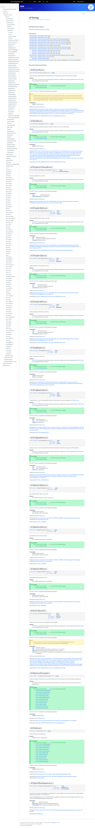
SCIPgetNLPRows (12, 90)
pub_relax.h (8, 241)
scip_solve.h (8, 328)
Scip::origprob (73, 152)
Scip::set (51, 113)
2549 (38, 472)
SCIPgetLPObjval (11, 55)
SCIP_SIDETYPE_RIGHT (35, 476)
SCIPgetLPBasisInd (12, 96)
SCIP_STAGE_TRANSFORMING (43, 690)
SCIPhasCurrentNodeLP (13, 40)
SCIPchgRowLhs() (75, 400)
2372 (38, 242)
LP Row (10, 34)
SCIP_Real (58, 39)
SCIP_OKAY (35, 79)
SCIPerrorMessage (60, 110)
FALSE (36, 109)
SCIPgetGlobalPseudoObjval (14, 61)
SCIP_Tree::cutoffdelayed (62, 151)
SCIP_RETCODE (33, 35)
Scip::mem (43, 109)
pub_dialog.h (9, 193)
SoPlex (34, 1)
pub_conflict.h (9, 185)
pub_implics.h (9, 206)
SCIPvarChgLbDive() (40, 294)
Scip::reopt (63, 153)
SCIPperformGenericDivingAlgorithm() (56, 722)
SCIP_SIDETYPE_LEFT (34, 428)
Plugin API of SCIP (9, 355)
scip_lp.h (8, 291)
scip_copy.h (8, 270)
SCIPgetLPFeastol (12, 73)
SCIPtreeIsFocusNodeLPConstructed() (74, 112)
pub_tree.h (8, 251)
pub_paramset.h (9, 231)
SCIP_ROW (54, 45)
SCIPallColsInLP (11, 92)
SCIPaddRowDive (42, 45)
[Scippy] (91, 7)
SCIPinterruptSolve (11, 146)
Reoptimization (10, 131)
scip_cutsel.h (9, 274)
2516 (38, 424)
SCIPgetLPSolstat (12, 47)
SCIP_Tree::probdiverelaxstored (37, 153)
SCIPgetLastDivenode (43, 56)
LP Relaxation (10, 30)
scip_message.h (9, 295)
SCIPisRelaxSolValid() (79, 110)
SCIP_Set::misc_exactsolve (52, 659)
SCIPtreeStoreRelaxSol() (43, 113)
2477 (38, 379)
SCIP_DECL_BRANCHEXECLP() (42, 115)
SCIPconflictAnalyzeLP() (60, 662)
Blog (74, 1)
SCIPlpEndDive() (69, 155)
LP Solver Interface (8, 359)
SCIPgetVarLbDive (42, 52)
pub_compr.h (9, 183)
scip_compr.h (9, 262)
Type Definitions (9, 18)
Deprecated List (6, 365)
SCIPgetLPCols (11, 80)
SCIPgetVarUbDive (42, 53)
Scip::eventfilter (71, 151)
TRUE (72, 113)
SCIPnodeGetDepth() (77, 383)
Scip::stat (55, 113)
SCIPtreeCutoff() (66, 156)
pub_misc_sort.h (9, 222)
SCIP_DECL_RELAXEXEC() (52, 776)
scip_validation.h (9, 338)
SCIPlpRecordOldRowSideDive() (69, 428)
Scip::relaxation (61, 109)
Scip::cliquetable (46, 658)
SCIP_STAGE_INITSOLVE (42, 701)
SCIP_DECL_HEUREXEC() (54, 115)
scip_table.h (8, 332)
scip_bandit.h (9, 257)
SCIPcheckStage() (52, 110)
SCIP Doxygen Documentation (9, 9)
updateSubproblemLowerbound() (37, 777)
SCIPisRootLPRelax (12, 65)
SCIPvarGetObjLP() (40, 519)
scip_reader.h (9, 319)
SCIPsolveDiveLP (42, 55)
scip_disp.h (8, 282)
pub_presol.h (9, 233)
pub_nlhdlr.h (8, 224)
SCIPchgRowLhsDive (43, 47)
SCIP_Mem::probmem (53, 109)
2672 (38, 656)
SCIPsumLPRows (12, 106)
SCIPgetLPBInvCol (12, 100)
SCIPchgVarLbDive (42, 42)
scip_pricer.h (9, 309)
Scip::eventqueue (79, 151)
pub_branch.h (9, 181)
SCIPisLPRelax (11, 53)
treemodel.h (8, 353)
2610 (38, 557)
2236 (38, 106)
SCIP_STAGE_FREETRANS (42, 708)
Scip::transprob (61, 113)
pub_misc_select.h (10, 220)
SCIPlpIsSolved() (33, 156)
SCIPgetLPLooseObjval (13, 59)
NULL (47, 109)
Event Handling (10, 28)
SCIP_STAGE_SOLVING (41, 87)
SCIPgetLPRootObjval (12, 67)
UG (43, 1)
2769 (38, 771)
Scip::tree (67, 113)
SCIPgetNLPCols (11, 82)
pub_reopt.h (8, 243)
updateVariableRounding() (67, 250)
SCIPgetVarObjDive (42, 50)
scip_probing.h (9, 313)
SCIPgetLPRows (11, 88)
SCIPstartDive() (64, 643)
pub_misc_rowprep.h (10, 218)
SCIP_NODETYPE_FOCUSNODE (36, 110)
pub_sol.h (8, 247)
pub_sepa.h (8, 245)
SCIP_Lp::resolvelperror (71, 153)
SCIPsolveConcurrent (11, 140)
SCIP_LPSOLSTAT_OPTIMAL (36, 662)
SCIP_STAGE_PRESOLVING (42, 695)
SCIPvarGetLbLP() (39, 561)
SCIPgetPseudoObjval (13, 63)
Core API (7, 16)
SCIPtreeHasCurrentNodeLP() (59, 112)
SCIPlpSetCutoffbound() (42, 156)
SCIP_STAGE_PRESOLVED (42, 699)
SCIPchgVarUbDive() (68, 75)
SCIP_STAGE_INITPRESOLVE (42, 694)
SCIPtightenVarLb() (62, 776)
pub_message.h (9, 212)
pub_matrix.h (9, 210)
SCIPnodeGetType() (48, 112)
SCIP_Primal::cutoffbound (40, 151)
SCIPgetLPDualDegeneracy (44, 60)
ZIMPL (39, 1)
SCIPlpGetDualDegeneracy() (68, 810)
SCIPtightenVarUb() (70, 776)
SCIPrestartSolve (10, 150)
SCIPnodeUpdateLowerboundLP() (55, 156)
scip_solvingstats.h (10, 330)
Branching (9, 123)
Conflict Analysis (10, 121)
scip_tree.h (8, 336)
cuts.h (7, 167)
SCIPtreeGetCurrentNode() (35, 384)
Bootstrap (29, 825)
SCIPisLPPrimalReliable (13, 49)
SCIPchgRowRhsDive (43, 48)
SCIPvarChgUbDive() (40, 340)
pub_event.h (8, 197)
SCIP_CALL (67, 109)
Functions (83, 13)
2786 (38, 807)
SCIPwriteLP (10, 109)
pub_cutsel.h (9, 191)
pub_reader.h (9, 239)
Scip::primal (78, 152)
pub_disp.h (8, 195)
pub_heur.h (8, 202)
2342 (38, 199)
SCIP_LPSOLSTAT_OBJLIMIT (68, 661)
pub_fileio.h (8, 200)
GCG (47, 1)
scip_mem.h (8, 293)
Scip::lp (39, 109)
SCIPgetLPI (10, 113)
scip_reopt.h (9, 322)
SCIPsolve (9, 137)
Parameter (9, 26)
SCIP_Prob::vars (33, 159)
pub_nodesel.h (9, 229)
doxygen (54, 822)
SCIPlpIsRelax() (76, 155)
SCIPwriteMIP (11, 111)
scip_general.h (9, 288)
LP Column (10, 32)
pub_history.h (9, 204)
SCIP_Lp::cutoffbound (51, 151)
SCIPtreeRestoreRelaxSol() (52, 158)
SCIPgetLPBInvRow (12, 98)
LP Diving (10, 38)
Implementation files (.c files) (10, 361)
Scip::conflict (53, 658)
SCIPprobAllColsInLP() (52, 665)
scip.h (7, 255)
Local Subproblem (11, 125)
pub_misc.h (8, 214)
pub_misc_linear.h (10, 216)
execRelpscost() (39, 813)
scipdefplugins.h (9, 344)
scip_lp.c (43, 106)
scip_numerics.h (9, 303)
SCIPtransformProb (11, 133)
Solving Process (9, 22)
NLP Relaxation (10, 119)
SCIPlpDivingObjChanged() (64, 664)
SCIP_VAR (55, 40)
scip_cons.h (8, 268)
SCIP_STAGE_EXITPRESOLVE (43, 697)
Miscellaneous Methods (11, 156)
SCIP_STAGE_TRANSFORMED (43, 692)
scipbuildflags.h (9, 342)
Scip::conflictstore (60, 658)
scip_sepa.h (8, 324)
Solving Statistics (11, 24)
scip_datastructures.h (10, 276)
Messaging (8, 162)
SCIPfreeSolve (10, 142)
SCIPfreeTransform (11, 144)
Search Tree (9, 127)
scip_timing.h (9, 334)
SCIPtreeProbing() (33, 113)
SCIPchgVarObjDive (42, 40)
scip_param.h (9, 305)
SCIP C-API (5, 13)
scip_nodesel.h (9, 301)
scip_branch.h (9, 260)
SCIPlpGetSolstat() (34, 665)
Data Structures (9, 154)
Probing (9, 129)
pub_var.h (8, 253)
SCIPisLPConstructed (12, 42)
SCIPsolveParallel (10, 138)
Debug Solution (9, 160)
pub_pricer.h (8, 235)
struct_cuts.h (9, 350)
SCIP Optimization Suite (17, 1)
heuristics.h (8, 169)
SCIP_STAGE (34, 91)
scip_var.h (8, 340)
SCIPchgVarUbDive (42, 44)
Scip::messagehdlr (55, 152)
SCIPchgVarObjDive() (49, 75)
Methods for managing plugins (12, 164)
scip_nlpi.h (8, 299)
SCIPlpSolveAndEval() (43, 665)
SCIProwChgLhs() (80, 428)
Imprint (40, 824)
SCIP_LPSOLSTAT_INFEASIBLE (55, 661)
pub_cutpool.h (9, 189)
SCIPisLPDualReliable (12, 51)
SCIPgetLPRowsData (12, 86)
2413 (38, 290)
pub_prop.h (8, 237)
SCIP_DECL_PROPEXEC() (41, 776)
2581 (38, 515)
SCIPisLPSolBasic (12, 94)
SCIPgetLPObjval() (43, 664)
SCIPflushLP (10, 45)
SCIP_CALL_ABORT (48, 518)
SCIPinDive (40, 58)
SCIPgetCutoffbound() (34, 664)
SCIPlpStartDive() (39, 112)
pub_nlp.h (8, 226)
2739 (38, 718)
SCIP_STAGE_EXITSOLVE (42, 706)
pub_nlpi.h (8, 228)
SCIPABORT (60, 518)
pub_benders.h (9, 177)
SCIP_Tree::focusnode (37, 152)
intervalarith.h (9, 171)
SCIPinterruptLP (11, 107)
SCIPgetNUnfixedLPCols (13, 84)
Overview (5, 11)
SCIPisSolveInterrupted (12, 148)
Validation (8, 158)
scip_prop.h (8, 315)
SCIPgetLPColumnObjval (13, 57)
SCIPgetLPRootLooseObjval (14, 71)
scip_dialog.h (9, 280)
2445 (38, 336)
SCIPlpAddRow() (63, 383)
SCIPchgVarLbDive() (58, 75)
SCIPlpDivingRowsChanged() (76, 664)
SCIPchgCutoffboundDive (44, 39)
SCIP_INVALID (55, 518)
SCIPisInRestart (10, 152)
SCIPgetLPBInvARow (12, 102)
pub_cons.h (8, 187)
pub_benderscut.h (10, 179)
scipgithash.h (9, 346)
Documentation (80, 1)
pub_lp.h (8, 208)
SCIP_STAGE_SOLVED (41, 704)
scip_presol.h (9, 307)
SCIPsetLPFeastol (12, 75)
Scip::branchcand (38, 658)
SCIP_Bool (58, 55)
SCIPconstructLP (11, 44)
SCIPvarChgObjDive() (72, 246)
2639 (38, 599)
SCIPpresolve (10, 135)
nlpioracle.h (8, 173)
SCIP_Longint (34, 56)
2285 (38, 148)
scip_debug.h (9, 278)
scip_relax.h (8, 320)
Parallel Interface (9, 166)
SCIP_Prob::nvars (65, 152)
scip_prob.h (8, 311)
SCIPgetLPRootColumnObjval (14, 69)
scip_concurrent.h (10, 264)
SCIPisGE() (50, 664)
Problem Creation (10, 20)
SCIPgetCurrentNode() (70, 110)
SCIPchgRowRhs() (75, 447)
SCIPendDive (41, 37)
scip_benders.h (9, 259)
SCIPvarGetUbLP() (40, 603)
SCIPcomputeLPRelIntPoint (14, 117)
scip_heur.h (8, 290)
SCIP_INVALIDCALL (74, 109)
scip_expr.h (8, 286)
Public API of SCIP (8, 14)
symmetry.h (8, 351)
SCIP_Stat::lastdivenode (43, 720)
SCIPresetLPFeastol (12, 76)
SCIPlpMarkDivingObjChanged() (42, 246)
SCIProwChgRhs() (33, 477)
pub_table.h (8, 249)
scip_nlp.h (8, 297)
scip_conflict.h (9, 266)
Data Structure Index (7, 363)
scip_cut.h (8, 272)
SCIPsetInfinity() (63, 246)
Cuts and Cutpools (12, 36)
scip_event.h (9, 284)
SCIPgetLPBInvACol (12, 104)
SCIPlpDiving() (33, 112)
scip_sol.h (8, 326)
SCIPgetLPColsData (12, 78)
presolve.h (8, 175)
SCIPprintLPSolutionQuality (14, 115)
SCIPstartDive (41, 35)
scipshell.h (8, 348)
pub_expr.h (8, 198)
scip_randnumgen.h (10, 317)
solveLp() (63, 115)
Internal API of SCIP (8, 357)
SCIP (30, 1)
